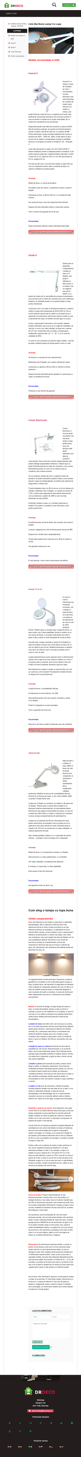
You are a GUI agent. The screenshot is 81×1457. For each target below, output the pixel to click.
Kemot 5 (13, 43)
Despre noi (40, 1403)
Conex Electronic (16, 52)
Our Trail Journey (40, 1406)
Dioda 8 (13, 47)
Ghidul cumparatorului (17, 56)
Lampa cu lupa (11, 13)
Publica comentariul (41, 1347)
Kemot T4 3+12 (35, 589)
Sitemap (40, 1400)
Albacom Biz (34, 753)
